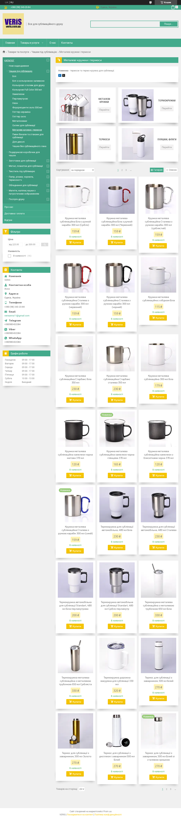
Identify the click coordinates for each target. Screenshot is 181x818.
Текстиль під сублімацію (22, 171)
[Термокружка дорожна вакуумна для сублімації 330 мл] (117, 655)
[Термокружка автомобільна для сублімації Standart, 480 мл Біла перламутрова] (75, 580)
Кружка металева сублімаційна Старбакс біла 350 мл (75, 379)
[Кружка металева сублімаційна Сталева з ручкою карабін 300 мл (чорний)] (117, 275)
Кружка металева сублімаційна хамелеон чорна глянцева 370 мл (117, 454)
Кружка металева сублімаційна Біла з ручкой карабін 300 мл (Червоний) (116, 221)
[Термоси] (75, 144)
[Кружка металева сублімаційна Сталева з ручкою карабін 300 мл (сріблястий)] (159, 196)
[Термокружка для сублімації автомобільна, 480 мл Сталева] (159, 504)
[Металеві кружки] (75, 105)
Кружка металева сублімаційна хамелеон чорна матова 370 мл (75, 454)
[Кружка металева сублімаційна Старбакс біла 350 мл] (75, 353)
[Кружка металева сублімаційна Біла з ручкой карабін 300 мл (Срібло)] (75, 196)
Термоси (104, 139)
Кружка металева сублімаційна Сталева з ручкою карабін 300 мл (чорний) (117, 301)
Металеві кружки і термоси (27, 129)
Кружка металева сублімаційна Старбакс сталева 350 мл (117, 379)
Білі (14, 76)
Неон (15, 103)
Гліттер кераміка (21, 112)
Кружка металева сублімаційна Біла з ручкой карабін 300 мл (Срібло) (75, 221)
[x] (63, 76)
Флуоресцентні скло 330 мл (27, 107)
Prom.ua (107, 811)
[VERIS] (13, 23)
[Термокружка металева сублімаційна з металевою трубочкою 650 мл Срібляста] (75, 655)
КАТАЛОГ (9, 60)
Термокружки (167, 100)
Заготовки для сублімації (22, 160)
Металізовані (19, 121)
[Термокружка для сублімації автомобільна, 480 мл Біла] (117, 504)
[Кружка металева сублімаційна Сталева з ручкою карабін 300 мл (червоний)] (75, 275)
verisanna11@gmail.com (17, 315)
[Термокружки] (137, 105)
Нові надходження (19, 65)
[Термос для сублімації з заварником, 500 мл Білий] (159, 655)
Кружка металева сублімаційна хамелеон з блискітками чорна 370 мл (159, 454)
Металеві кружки (104, 100)
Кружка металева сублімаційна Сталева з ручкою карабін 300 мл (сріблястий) (158, 223)
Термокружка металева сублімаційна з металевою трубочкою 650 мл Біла (158, 605)
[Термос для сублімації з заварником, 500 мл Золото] (75, 731)
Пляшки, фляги (166, 139)
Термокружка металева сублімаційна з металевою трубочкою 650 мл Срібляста (75, 681)
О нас (52, 42)
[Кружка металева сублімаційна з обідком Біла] (159, 275)
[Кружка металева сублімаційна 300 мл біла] (159, 353)
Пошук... (168, 24)
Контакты (67, 42)
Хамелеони (18, 94)
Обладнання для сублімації (23, 185)
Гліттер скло (19, 116)
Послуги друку (16, 199)
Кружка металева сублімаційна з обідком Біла (158, 298)
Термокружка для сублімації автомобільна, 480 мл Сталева (158, 528)
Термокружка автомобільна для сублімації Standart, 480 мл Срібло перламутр (117, 605)
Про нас (8, 207)
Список (173, 170)
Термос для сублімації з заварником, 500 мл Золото (75, 754)
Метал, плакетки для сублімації (26, 166)
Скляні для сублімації (23, 125)
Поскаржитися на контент (80, 814)
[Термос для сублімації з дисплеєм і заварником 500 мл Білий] (117, 731)
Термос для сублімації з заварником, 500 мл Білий (158, 679)
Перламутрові (20, 98)
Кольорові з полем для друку (28, 85)
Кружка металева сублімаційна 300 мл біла (158, 377)
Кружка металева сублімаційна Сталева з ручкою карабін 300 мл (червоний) (75, 301)
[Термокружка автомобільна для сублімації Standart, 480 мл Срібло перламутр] (117, 580)
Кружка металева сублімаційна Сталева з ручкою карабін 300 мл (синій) (75, 530)
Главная (10, 42)
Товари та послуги (18, 52)
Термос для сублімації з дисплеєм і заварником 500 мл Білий (117, 756)
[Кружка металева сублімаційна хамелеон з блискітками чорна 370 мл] (159, 429)
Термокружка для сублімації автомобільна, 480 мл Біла (117, 528)
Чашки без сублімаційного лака (29, 146)
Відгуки (8, 220)
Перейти (104, 109)
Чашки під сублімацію (44, 52)
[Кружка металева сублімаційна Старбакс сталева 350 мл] (117, 353)
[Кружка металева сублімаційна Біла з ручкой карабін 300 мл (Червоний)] (117, 196)
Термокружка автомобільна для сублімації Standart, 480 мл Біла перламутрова (75, 605)
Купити (77, 242)
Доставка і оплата (14, 213)
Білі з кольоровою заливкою (28, 81)
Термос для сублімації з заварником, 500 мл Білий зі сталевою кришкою (159, 756)
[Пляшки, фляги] (137, 144)
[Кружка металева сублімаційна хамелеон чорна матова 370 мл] (75, 429)
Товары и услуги (29, 42)
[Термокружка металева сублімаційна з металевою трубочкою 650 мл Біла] (159, 580)
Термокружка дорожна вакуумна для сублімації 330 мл (117, 681)
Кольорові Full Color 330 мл (27, 89)
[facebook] (59, 76)
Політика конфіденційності (108, 814)
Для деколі (18, 141)
